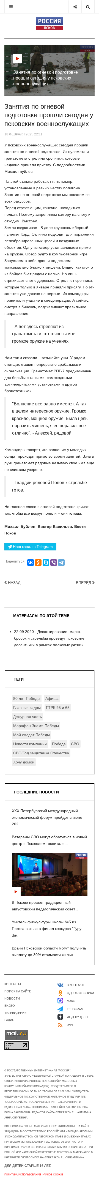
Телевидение (15, 1012)
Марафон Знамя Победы (36, 726)
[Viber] (53, 562)
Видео (9, 1005)
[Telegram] (61, 562)
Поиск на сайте (17, 991)
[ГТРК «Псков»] (49, 23)
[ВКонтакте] (30, 562)
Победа (59, 744)
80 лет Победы (26, 698)
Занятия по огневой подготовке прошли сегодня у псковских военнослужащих (48, 115)
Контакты (12, 984)
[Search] (87, 6)
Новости (12, 998)
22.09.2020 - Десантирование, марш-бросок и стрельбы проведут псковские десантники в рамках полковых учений (49, 638)
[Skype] (46, 562)
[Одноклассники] (38, 562)
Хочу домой (23, 762)
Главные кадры (27, 707)
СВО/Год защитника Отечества (41, 753)
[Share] (74, 6)
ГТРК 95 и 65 (58, 707)
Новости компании (30, 744)
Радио (9, 1020)
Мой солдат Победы (31, 735)
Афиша (52, 698)
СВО (75, 744)
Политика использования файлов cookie (33, 1174)
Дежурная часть (27, 716)
